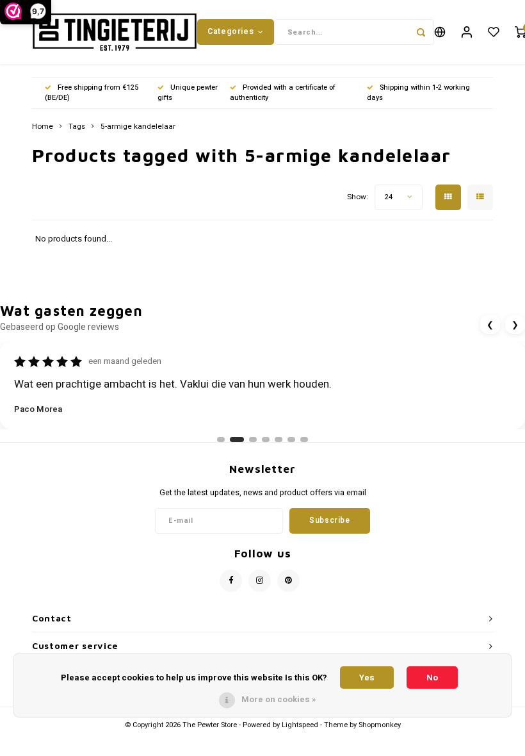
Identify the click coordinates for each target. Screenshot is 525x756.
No (432, 677)
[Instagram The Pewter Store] (259, 581)
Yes (367, 677)
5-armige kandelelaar (138, 127)
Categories (230, 31)
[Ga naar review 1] (221, 439)
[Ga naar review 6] (291, 439)
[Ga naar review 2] (237, 439)
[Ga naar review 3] (253, 439)
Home (42, 127)
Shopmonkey (380, 724)
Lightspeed (300, 724)
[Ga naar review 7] (304, 439)
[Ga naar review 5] (278, 439)
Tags (77, 127)
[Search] (421, 32)
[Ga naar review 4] (266, 439)
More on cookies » (278, 699)
